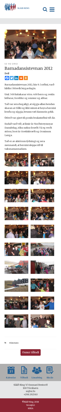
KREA (30, 408)
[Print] (21, 78)
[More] (26, 78)
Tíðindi (14, 343)
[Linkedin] (16, 78)
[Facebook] (7, 78)
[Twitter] (12, 78)
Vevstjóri (30, 405)
